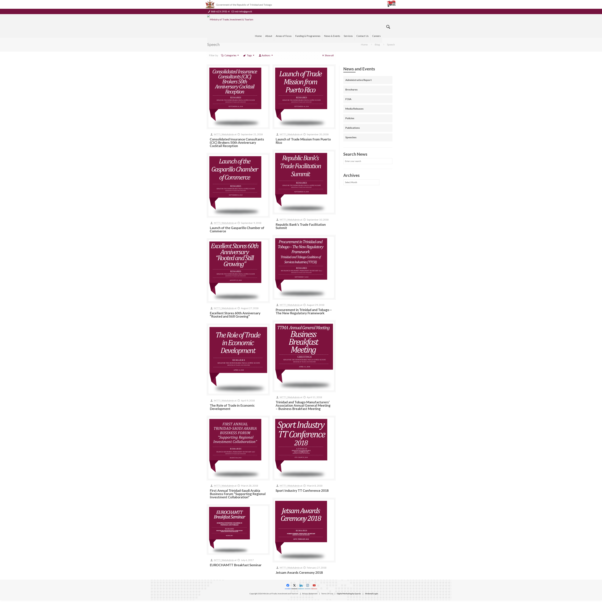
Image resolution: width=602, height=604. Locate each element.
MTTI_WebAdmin (224, 134)
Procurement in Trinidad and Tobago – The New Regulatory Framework (304, 311)
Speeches (350, 137)
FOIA (348, 99)
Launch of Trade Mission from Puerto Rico (303, 140)
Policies (349, 118)
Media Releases (354, 108)
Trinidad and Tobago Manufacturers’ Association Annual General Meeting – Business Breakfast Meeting (303, 405)
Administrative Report (358, 79)
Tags (249, 55)
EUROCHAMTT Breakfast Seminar (235, 565)
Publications (352, 127)
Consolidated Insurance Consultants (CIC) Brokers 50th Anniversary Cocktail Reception (237, 142)
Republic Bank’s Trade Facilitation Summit (301, 226)
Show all (329, 55)
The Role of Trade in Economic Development (232, 407)
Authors (266, 55)
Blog (377, 44)
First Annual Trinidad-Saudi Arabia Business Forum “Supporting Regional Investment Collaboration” (238, 493)
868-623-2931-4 (220, 11)
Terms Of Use (327, 593)
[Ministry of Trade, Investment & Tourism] (230, 19)
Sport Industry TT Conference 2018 (302, 490)
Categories (230, 55)
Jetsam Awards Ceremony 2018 (299, 572)
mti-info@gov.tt (243, 11)
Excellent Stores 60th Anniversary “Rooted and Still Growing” (235, 314)
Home (364, 44)
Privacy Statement (309, 593)
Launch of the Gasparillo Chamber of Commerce (237, 229)
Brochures (351, 89)
